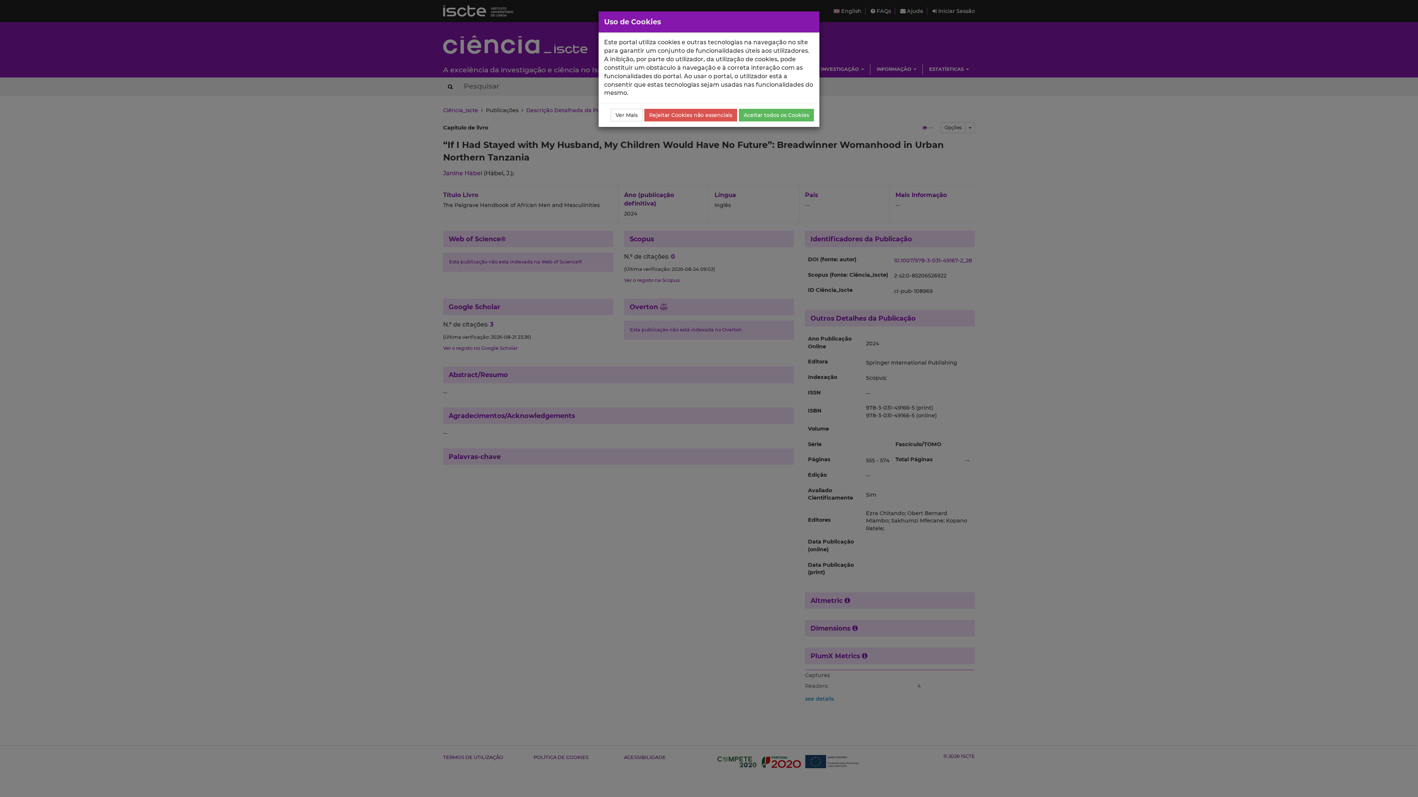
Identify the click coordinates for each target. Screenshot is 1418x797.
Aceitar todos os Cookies (776, 115)
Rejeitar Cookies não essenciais (690, 115)
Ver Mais (627, 115)
